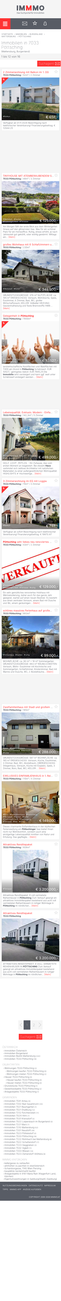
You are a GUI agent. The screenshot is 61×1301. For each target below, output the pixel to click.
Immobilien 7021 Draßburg (18, 1109)
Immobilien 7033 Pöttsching (19, 1058)
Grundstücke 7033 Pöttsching (20, 1085)
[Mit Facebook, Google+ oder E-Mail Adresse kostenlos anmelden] (45, 23)
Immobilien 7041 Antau (16, 1101)
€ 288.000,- (48, 752)
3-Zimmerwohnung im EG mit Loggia (25, 481)
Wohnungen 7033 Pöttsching (19, 1068)
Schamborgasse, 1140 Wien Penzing (23, 1168)
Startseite (7, 34)
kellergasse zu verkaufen (17, 1163)
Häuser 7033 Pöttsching (17, 1077)
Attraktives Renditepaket (17, 844)
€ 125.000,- (49, 221)
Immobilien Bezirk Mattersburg (20, 1056)
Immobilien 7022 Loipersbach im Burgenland (27, 1121)
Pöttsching (25, 36)
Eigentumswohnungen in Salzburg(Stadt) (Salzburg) (31, 1179)
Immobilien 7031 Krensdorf (18, 1118)
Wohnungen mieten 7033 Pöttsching (25, 1074)
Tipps (5, 1189)
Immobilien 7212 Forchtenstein (20, 1112)
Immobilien (21, 34)
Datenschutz (36, 1185)
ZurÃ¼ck (4, 271)
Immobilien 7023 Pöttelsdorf (19, 1133)
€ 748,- (52, 526)
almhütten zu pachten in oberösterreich (24, 1165)
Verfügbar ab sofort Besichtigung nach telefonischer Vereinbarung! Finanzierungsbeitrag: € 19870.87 (29, 533)
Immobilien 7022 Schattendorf (20, 1142)
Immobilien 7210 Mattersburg (19, 1127)
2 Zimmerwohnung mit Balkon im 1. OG (26, 72)
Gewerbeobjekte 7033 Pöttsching (22, 1088)
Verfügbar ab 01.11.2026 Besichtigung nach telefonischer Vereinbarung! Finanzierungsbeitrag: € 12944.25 (29, 125)
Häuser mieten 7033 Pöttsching (23, 1082)
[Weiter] (40, 1025)
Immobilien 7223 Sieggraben (19, 1145)
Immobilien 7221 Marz (16, 1124)
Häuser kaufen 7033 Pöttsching (23, 1080)
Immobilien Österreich (16, 1050)
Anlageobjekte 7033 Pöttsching (20, 1091)
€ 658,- (52, 117)
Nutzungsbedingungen (15, 1185)
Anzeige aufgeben (32, 1189)
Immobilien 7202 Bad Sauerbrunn (22, 1104)
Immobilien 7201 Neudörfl (18, 1130)
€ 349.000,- (48, 289)
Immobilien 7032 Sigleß (16, 1148)
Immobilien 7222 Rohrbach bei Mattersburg (27, 1139)
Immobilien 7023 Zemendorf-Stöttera (24, 1153)
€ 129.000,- (48, 587)
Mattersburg (9, 36)
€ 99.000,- (49, 655)
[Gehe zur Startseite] (30, 13)
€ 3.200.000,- (47, 889)
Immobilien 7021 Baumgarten (19, 1106)
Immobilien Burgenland (16, 1053)
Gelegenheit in (18, 315)
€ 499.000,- (48, 457)
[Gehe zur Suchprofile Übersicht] (25, 23)
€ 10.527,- (50, 361)
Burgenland (36, 34)
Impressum (50, 1185)
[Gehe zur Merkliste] (35, 23)
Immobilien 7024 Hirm (16, 1115)
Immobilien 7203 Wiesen (17, 1151)
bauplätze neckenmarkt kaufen (20, 1171)
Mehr (11, 237)
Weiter (56, 271)
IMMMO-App (15, 1189)
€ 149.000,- (48, 821)
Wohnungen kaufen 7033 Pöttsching (25, 1071)
